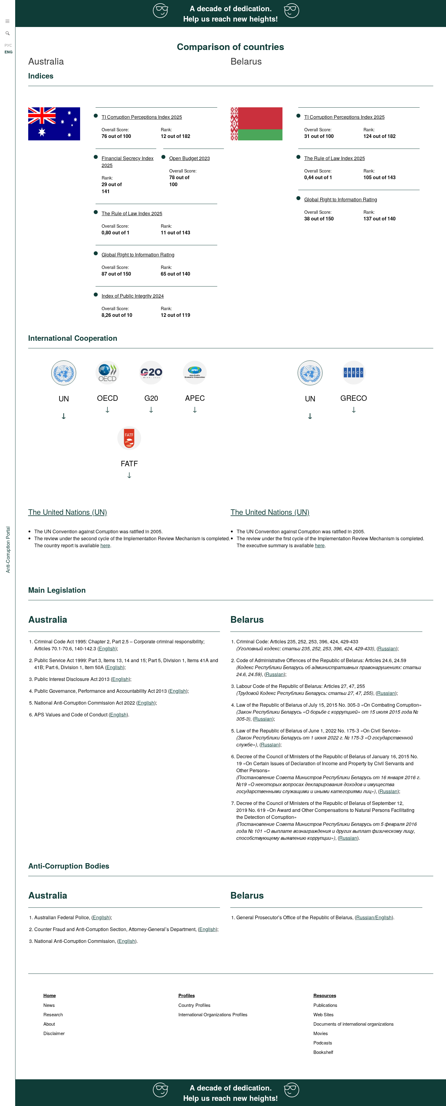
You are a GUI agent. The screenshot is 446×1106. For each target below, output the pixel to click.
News (49, 1005)
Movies (320, 1033)
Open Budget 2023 (189, 158)
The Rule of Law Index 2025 (132, 213)
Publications (325, 1005)
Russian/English (374, 917)
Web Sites (323, 1014)
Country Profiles (194, 1005)
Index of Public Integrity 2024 (133, 295)
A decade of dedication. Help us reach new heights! (230, 13)
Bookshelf (323, 1052)
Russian (387, 648)
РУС (8, 45)
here (105, 545)
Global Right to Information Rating (138, 254)
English (107, 648)
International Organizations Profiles (213, 1014)
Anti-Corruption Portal (7, 549)
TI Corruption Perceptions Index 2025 (142, 116)
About (49, 1024)
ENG (8, 52)
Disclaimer (54, 1033)
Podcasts (322, 1042)
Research (53, 1014)
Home (49, 995)
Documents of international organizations (353, 1024)
